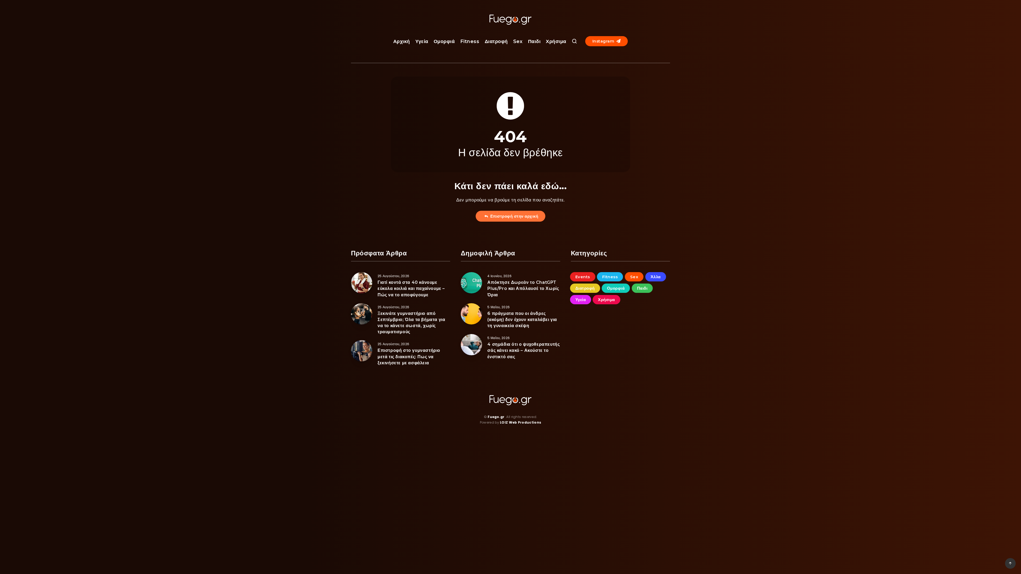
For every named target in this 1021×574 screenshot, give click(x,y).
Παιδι (534, 41)
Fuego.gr (496, 417)
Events (582, 276)
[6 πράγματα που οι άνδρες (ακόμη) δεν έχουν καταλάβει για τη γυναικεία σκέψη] (471, 313)
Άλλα (656, 276)
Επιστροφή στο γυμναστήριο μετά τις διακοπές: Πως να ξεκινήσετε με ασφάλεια (409, 356)
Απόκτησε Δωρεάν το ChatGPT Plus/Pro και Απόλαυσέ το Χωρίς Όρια (523, 288)
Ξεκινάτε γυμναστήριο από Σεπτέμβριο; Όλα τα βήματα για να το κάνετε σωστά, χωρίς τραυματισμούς (411, 323)
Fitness (469, 41)
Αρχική (401, 41)
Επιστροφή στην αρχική (513, 216)
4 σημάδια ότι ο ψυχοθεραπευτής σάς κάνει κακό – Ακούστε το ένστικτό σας (523, 350)
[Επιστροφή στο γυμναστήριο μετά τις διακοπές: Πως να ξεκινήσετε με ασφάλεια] (361, 350)
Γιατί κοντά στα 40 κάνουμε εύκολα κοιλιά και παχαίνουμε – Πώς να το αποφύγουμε (411, 288)
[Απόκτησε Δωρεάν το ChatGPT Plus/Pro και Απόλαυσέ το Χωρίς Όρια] (471, 282)
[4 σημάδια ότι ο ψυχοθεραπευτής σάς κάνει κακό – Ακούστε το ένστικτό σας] (471, 344)
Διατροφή (496, 41)
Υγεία (421, 41)
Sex (518, 41)
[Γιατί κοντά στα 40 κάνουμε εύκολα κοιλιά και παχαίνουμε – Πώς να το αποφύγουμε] (361, 282)
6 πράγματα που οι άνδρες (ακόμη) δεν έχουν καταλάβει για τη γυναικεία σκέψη (522, 319)
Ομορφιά (444, 41)
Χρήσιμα (556, 41)
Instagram (604, 41)
